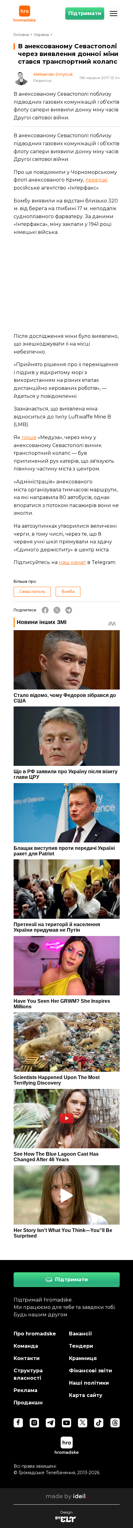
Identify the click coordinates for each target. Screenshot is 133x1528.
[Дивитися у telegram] (50, 1422)
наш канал (72, 562)
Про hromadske (35, 1334)
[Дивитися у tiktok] (98, 1422)
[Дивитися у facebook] (18, 1422)
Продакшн (28, 1403)
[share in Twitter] (57, 610)
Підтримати (84, 13)
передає (96, 180)
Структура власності (28, 1374)
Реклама (25, 1390)
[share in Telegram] (68, 610)
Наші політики (89, 1383)
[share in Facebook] (45, 610)
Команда (26, 1346)
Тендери (81, 1346)
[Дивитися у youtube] (66, 1422)
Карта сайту (85, 1395)
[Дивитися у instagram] (34, 1422)
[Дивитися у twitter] (82, 1422)
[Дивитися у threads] (115, 1422)
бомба (68, 591)
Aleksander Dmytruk (53, 74)
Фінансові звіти (90, 1371)
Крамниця (83, 1358)
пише (29, 437)
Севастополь (32, 591)
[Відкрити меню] (113, 13)
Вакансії (80, 1334)
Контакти (27, 1358)
